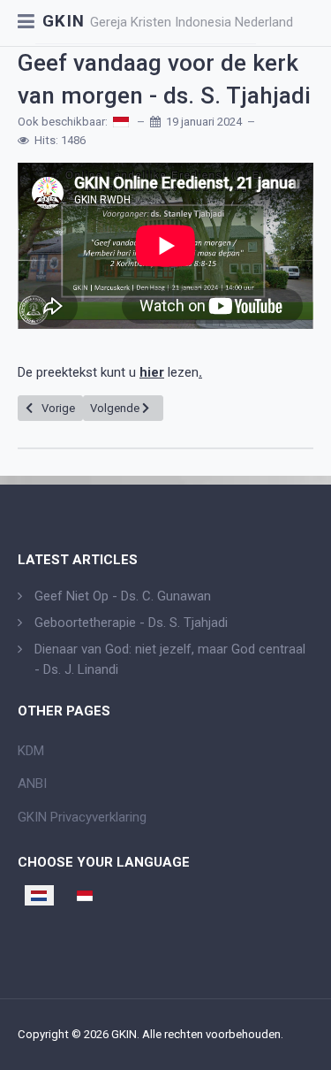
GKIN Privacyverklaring (82, 817)
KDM (31, 751)
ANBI (32, 783)
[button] (26, 23)
